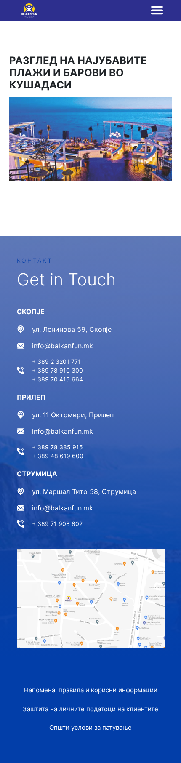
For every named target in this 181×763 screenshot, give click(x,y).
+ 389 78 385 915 (57, 447)
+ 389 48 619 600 (57, 455)
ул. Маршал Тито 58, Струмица (84, 491)
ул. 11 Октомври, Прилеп (73, 415)
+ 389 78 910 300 (57, 370)
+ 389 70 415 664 (57, 379)
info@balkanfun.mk (62, 345)
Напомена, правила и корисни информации (90, 690)
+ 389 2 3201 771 (56, 361)
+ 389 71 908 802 (57, 523)
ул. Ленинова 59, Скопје (72, 329)
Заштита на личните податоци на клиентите (90, 709)
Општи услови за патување (90, 727)
